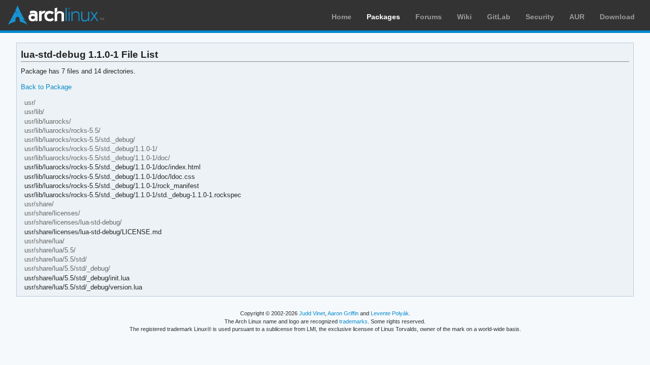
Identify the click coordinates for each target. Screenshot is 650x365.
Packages (383, 17)
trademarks (353, 321)
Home (341, 17)
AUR (576, 17)
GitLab (498, 17)
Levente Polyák (390, 313)
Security (540, 17)
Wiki (464, 17)
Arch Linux (56, 15)
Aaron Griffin (343, 313)
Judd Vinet (312, 313)
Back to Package (46, 87)
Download (617, 17)
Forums (428, 17)
